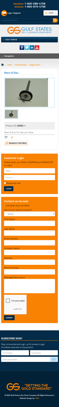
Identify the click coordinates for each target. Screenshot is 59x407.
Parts (9, 65)
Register (17, 13)
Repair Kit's (35, 65)
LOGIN (8, 188)
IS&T (37, 398)
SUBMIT (9, 317)
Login (9, 13)
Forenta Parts (21, 65)
